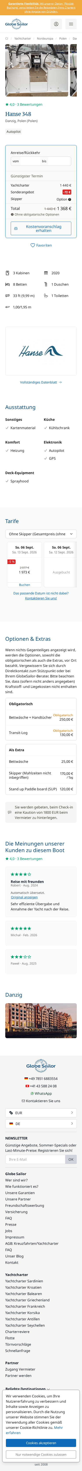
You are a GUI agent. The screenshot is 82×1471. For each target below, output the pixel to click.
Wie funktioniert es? (21, 1186)
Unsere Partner (18, 1199)
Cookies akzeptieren (41, 1443)
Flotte (10, 1338)
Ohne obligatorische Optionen (36, 214)
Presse (10, 1224)
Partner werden (18, 1375)
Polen (63, 38)
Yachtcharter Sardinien (24, 1281)
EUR (18, 1112)
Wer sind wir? (16, 1180)
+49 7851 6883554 (43, 1078)
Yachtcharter (22, 38)
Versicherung (16, 1211)
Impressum (14, 1237)
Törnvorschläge (18, 1344)
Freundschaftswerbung (24, 1205)
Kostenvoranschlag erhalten (43, 228)
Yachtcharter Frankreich (25, 1306)
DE (18, 1123)
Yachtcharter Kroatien (23, 1287)
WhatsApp (43, 1093)
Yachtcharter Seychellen (25, 1325)
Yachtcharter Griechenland (27, 1300)
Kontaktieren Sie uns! (41, 598)
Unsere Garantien (20, 1192)
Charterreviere (17, 1331)
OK (70, 1159)
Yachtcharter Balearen (23, 1293)
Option (62, 199)
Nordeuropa (45, 38)
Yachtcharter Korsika (22, 1312)
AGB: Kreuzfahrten (20, 1243)
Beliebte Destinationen (26, 1389)
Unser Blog (14, 1256)
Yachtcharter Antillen (22, 1319)
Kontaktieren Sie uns (43, 1100)
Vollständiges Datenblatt (38, 382)
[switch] (41, 245)
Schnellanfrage (17, 1350)
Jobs (8, 1230)
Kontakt (11, 1262)
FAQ (8, 1218)
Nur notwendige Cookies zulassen (41, 1454)
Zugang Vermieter (20, 1369)
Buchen (24, 585)
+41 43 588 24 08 (43, 1086)
